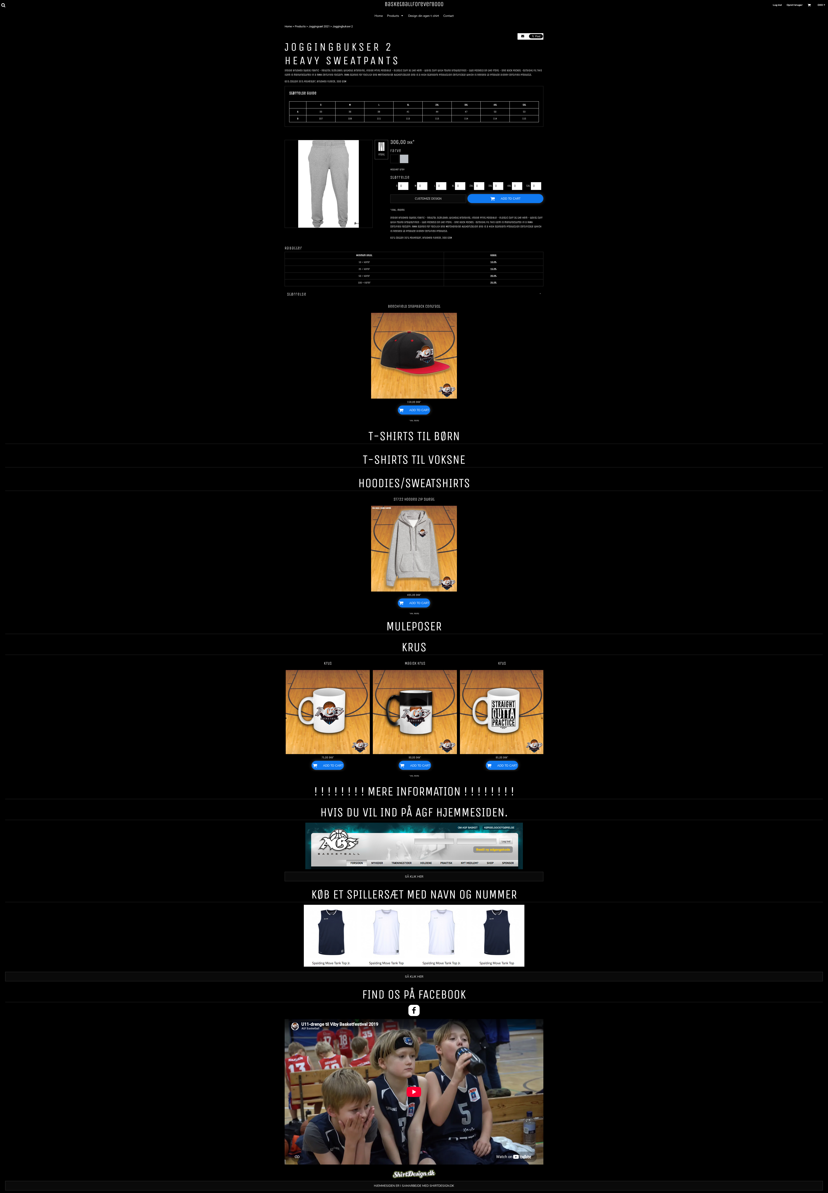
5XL (528, 185)
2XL (471, 185)
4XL (509, 185)
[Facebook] (414, 1010)
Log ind (777, 5)
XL (453, 185)
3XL (490, 185)
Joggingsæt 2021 (319, 26)
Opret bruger (795, 5)
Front (381, 154)
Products (300, 26)
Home (288, 26)
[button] (3, 5)
